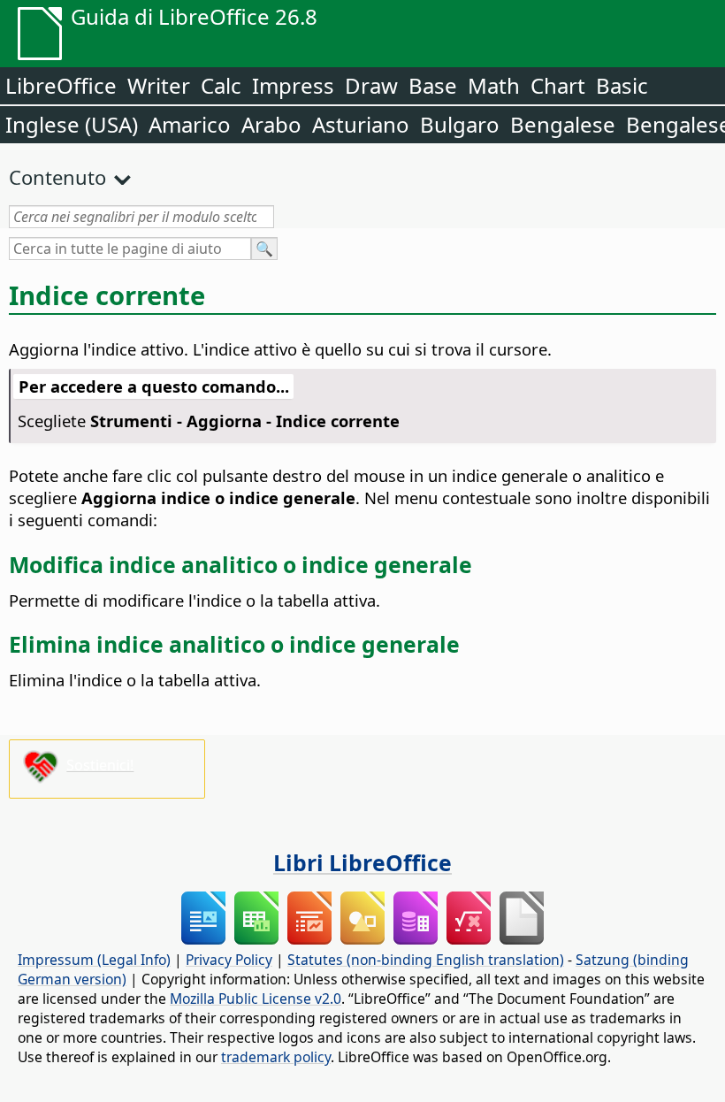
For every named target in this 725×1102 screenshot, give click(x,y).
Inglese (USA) (71, 124)
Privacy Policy (229, 959)
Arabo (271, 124)
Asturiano (360, 124)
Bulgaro (460, 124)
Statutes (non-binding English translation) (425, 959)
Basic (622, 85)
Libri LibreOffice (362, 862)
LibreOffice (61, 85)
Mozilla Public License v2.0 (255, 998)
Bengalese (562, 124)
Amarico (190, 124)
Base (432, 85)
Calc (221, 85)
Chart (557, 85)
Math (494, 85)
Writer (158, 85)
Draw (371, 85)
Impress (293, 85)
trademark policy (276, 1057)
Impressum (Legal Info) (94, 959)
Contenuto (57, 177)
